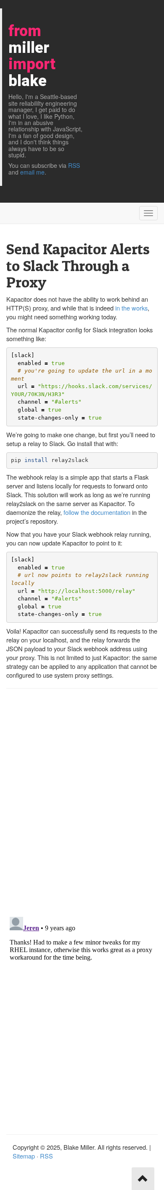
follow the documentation (96, 512)
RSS (74, 165)
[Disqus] (82, 802)
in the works (131, 307)
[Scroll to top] (143, 1178)
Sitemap (24, 1155)
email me (32, 172)
